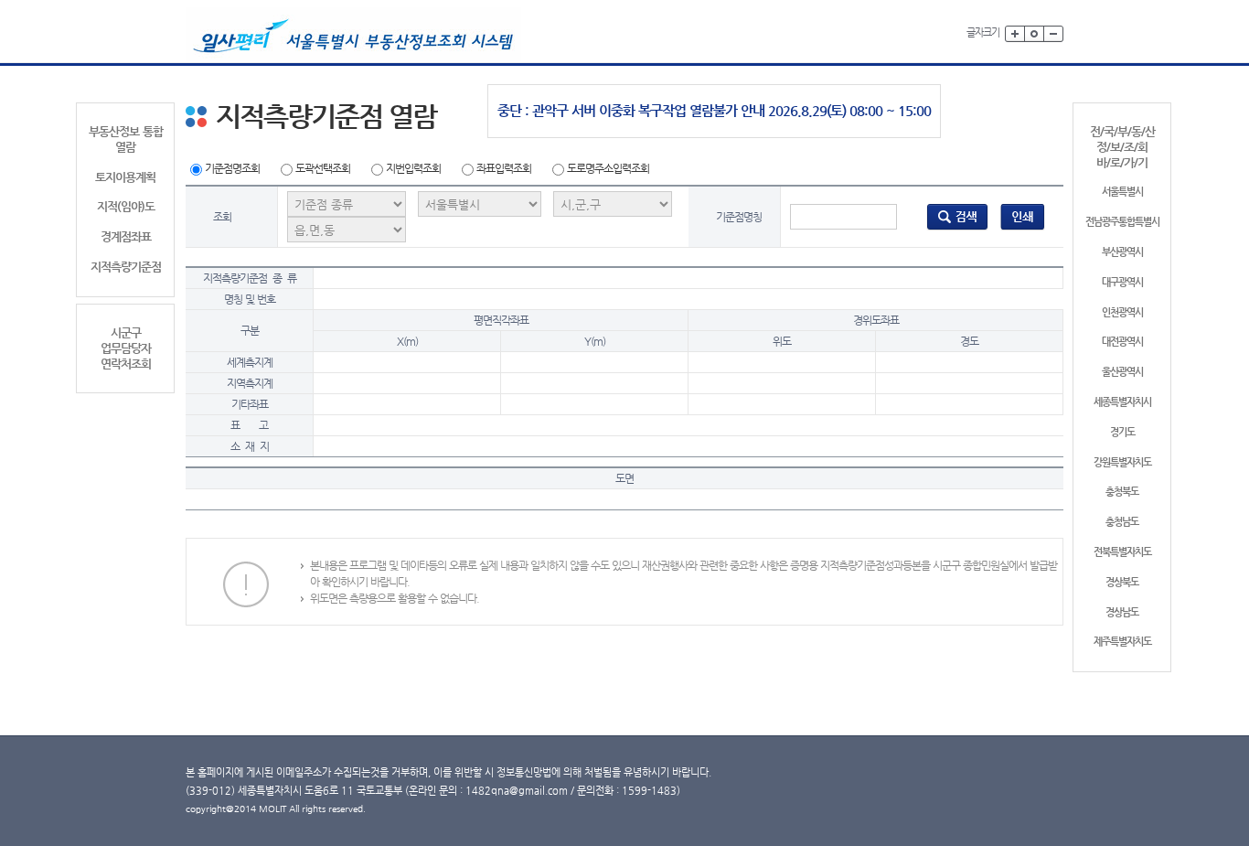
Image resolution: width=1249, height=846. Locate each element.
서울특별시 (1122, 192)
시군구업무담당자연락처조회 (126, 348)
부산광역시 (1122, 252)
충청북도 (1121, 492)
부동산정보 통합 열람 (126, 139)
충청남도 (1121, 522)
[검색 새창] (957, 215)
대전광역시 (1122, 342)
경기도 (1122, 432)
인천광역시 (1122, 312)
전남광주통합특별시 (1122, 222)
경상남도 (1121, 612)
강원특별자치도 (1122, 462)
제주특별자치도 (1122, 642)
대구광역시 (1122, 282)
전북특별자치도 (1122, 552)
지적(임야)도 (126, 206)
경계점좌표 (126, 236)
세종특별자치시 (1122, 402)
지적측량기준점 (126, 266)
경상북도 (1121, 582)
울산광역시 (1122, 372)
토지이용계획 (125, 177)
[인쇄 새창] (1022, 215)
